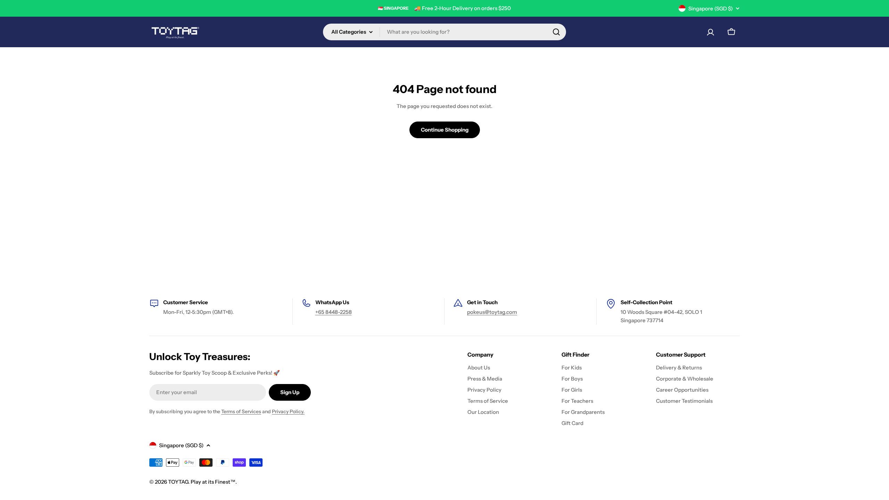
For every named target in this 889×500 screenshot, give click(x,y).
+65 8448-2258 (333, 312)
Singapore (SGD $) (710, 8)
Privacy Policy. (288, 411)
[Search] (556, 32)
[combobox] (444, 32)
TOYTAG (178, 481)
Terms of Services (241, 411)
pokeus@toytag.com (492, 312)
